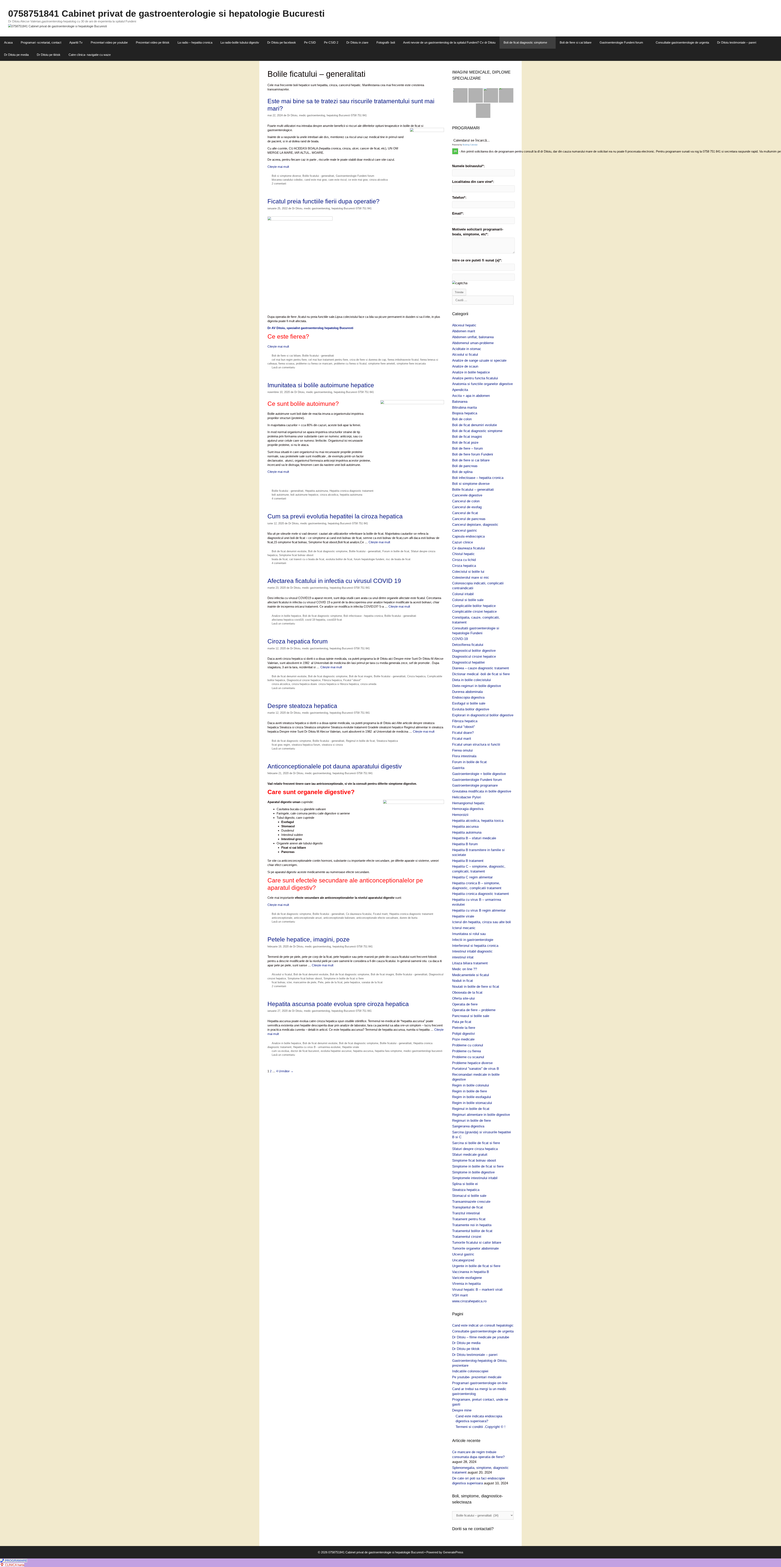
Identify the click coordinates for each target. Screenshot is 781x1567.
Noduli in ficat (462, 981)
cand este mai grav (315, 179)
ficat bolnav (278, 982)
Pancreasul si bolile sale (470, 1016)
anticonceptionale (282, 917)
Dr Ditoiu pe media (16, 54)
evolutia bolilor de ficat (339, 559)
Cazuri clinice (462, 542)
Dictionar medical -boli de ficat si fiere (481, 674)
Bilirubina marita (464, 407)
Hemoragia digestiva (467, 809)
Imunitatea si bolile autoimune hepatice (320, 385)
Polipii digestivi (463, 1034)
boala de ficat (280, 559)
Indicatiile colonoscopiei (470, 1371)
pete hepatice (352, 982)
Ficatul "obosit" (352, 680)
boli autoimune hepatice (304, 494)
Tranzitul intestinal (466, 1213)
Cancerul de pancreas (468, 519)
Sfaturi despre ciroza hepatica (475, 1149)
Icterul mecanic (464, 928)
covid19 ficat (334, 619)
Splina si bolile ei (465, 1184)
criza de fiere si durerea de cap (368, 359)
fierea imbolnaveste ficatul (403, 359)
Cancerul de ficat (465, 513)
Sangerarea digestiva (468, 1126)
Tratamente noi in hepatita (471, 1225)
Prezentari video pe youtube (109, 42)
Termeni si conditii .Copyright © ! (480, 1427)
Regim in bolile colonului (470, 1085)
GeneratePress (453, 1552)
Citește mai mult (278, 166)
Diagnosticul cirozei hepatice (304, 680)
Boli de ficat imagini (360, 676)
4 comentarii (279, 498)
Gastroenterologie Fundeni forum (621, 42)
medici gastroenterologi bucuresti (423, 1050)
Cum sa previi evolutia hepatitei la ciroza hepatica (335, 516)
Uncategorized (463, 1260)
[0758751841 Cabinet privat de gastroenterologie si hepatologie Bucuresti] (57, 26)
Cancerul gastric (464, 530)
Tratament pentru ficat (468, 1219)
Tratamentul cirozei (466, 1237)
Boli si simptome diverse (286, 175)
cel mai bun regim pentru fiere (289, 359)
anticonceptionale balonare (339, 917)
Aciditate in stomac (466, 349)
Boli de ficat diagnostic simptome (525, 42)
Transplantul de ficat (467, 1207)
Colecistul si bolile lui (468, 572)
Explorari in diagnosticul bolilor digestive (482, 715)
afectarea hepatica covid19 (287, 619)
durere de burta (408, 917)
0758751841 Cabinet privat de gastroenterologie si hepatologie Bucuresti (166, 13)
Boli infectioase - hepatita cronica (363, 615)
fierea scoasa (286, 363)
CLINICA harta (14, 1565)
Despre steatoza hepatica (302, 705)
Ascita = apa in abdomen (471, 396)
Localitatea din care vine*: (473, 182)
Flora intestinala (464, 756)
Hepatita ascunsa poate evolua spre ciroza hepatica (338, 1004)
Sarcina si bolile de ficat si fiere (476, 1143)
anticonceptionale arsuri (308, 917)
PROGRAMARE (15, 1560)
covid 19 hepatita (315, 619)
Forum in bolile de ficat (395, 551)
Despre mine (461, 1410)
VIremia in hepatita (466, 1284)
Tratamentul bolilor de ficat (472, 1231)
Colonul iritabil (463, 594)
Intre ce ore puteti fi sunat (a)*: (477, 260)
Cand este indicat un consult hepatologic (483, 1325)
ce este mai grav (358, 179)
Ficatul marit (380, 913)
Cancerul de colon (466, 501)
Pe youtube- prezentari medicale (476, 1377)
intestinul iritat (462, 957)
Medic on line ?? (464, 969)
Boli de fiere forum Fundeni (472, 454)
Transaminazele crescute (471, 1202)
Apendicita (460, 390)
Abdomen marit (463, 331)
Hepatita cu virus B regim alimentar (479, 910)
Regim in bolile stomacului (472, 1103)
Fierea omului (462, 750)
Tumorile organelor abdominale (475, 1248)
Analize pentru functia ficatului (475, 378)
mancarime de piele (304, 982)
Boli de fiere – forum (467, 448)
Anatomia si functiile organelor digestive (482, 384)
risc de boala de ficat (398, 559)
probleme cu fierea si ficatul (350, 363)
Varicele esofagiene (467, 1278)
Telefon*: (459, 198)
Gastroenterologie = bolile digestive (479, 774)
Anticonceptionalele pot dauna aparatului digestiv (334, 766)
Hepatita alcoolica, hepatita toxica (477, 821)
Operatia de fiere (465, 1004)
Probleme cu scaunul (468, 1057)
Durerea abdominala (467, 692)
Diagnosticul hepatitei (468, 662)
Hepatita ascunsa (465, 826)
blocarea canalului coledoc (287, 179)
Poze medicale (463, 1039)
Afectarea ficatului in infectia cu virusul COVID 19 (334, 580)
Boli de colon (462, 419)
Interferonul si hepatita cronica (475, 946)
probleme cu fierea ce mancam (314, 363)
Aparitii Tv (76, 42)
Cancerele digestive (467, 495)
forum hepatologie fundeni (369, 559)
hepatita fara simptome (388, 1050)
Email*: (458, 213)
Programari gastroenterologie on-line (479, 1383)
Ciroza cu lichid (464, 560)
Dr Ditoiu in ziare (357, 42)
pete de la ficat (334, 982)
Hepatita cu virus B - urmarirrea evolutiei (316, 1047)
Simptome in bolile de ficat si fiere (344, 978)
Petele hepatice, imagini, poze (308, 939)
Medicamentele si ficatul (470, 975)
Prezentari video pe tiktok (152, 42)
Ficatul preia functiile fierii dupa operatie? (323, 201)
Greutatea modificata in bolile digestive (481, 791)
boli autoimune (280, 494)
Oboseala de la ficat (467, 992)
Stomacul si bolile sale (469, 1196)
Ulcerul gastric (463, 1254)
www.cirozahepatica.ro (469, 1301)
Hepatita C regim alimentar (472, 877)
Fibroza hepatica (332, 680)
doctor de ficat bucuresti (305, 1050)
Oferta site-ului (463, 998)
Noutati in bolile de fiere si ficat (475, 987)
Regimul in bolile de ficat (360, 740)
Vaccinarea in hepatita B (470, 1272)
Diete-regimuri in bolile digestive (476, 686)
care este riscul (337, 179)
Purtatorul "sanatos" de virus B (475, 1069)
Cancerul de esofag (467, 507)
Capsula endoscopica (468, 536)
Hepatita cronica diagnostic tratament (351, 490)
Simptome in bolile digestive (473, 1172)
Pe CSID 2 (331, 42)
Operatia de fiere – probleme (473, 1010)
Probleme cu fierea (466, 1051)
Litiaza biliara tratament (470, 963)
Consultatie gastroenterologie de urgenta (682, 42)
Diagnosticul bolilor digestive (474, 651)
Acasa (8, 42)
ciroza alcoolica (378, 179)
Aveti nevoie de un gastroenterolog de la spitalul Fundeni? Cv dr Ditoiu (449, 42)
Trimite (459, 292)
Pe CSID (310, 42)
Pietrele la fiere (463, 1028)
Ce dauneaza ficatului (358, 913)
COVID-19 (460, 639)
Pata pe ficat (461, 1022)
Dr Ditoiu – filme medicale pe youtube (480, 1337)
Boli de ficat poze (465, 442)
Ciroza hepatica (416, 676)
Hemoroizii (460, 815)
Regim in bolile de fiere (469, 1091)
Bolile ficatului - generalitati (318, 175)
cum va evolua (280, 1050)
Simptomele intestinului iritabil (474, 1178)
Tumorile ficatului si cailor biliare (476, 1242)
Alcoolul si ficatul (282, 974)
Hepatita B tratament (467, 861)
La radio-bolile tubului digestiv (239, 42)
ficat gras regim (281, 744)
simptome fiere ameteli (381, 363)
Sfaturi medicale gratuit (469, 1155)
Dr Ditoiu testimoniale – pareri (736, 42)
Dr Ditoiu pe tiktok (48, 54)
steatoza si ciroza (332, 744)
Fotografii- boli (385, 42)
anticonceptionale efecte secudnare (377, 917)
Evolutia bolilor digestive (470, 709)
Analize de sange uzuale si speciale (479, 360)
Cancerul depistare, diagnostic (475, 525)
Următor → (286, 1071)
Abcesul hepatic (464, 325)
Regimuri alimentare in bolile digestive (481, 1115)
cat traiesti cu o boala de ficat (306, 559)
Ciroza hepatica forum (297, 641)
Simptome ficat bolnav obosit (296, 555)
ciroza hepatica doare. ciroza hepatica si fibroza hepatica (325, 684)
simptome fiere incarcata (411, 363)
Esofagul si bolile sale (468, 703)
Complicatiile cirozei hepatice (474, 611)
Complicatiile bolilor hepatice (474, 606)
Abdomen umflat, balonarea (473, 337)
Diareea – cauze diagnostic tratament (480, 668)
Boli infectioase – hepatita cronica (477, 478)
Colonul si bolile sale (467, 600)
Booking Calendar (470, 145)
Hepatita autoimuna (316, 490)
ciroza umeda (368, 684)
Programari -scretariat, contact (41, 42)
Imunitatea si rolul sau (469, 934)
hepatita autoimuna (351, 494)
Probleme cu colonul (467, 1045)
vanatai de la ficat (372, 982)
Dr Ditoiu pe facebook (281, 42)
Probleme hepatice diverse (472, 1063)
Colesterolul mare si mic (470, 577)
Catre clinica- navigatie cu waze (90, 54)
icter (289, 982)
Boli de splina (462, 472)
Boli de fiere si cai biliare (575, 42)
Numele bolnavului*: (468, 166)
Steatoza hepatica (387, 740)
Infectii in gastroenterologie (472, 940)
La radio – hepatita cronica (195, 42)
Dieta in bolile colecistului (471, 680)
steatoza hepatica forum (306, 744)
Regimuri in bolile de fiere (471, 1121)
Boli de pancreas (465, 466)
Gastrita (458, 768)
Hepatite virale (350, 1047)
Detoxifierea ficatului (467, 645)
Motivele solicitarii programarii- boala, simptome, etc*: (477, 231)
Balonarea (459, 402)
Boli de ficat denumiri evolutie (289, 551)
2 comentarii (279, 183)
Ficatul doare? (463, 733)
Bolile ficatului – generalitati (473, 490)
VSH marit (460, 1295)
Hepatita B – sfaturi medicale (474, 838)
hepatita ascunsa (363, 1050)
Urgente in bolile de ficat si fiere (476, 1266)
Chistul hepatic (463, 554)
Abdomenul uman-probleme (473, 343)
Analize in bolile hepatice (286, 615)
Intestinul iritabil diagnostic (472, 951)
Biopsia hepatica (464, 413)
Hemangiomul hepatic (468, 803)
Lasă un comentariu (283, 367)
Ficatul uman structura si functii (476, 744)
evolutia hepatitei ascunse (336, 1050)
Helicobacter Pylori (466, 797)
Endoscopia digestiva (468, 697)
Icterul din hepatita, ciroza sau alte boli (481, 922)
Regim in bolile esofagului (471, 1097)
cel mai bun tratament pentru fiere (328, 359)
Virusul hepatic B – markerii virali (477, 1290)
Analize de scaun (465, 366)
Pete (320, 982)
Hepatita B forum (465, 844)
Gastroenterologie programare (475, 785)
